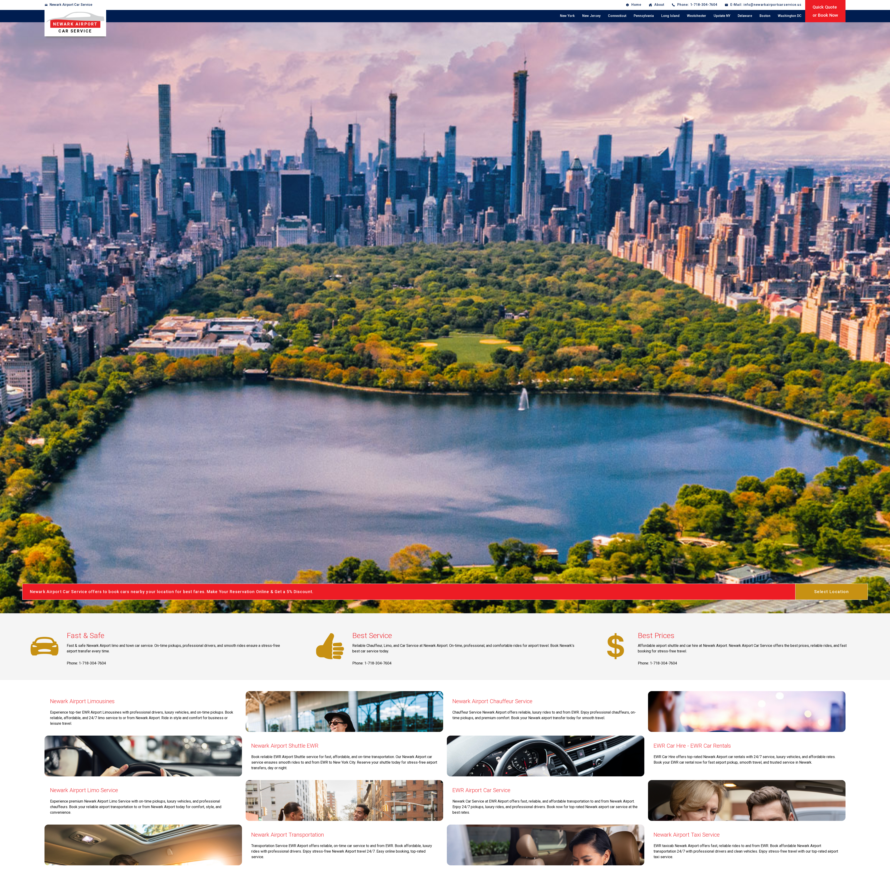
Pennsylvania (644, 16)
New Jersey (591, 16)
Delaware (745, 16)
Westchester (696, 16)
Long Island (670, 16)
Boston (765, 16)
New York (567, 16)
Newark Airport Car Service (71, 5)
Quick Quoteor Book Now (825, 11)
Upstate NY (722, 16)
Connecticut (617, 16)
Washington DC (789, 16)
